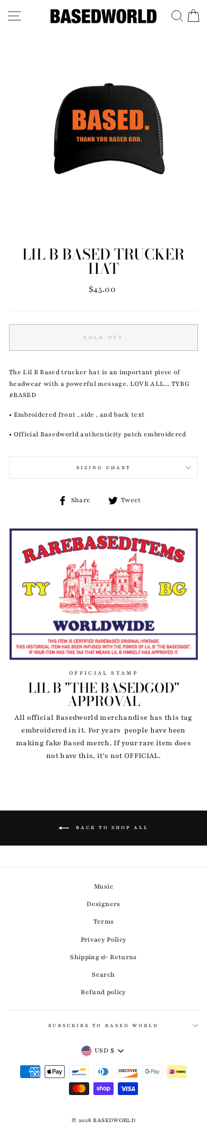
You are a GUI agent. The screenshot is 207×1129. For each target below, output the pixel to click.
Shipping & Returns (103, 957)
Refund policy (103, 992)
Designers (103, 904)
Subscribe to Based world (103, 1025)
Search (103, 974)
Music (103, 886)
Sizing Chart (103, 467)
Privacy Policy (104, 939)
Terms (103, 921)
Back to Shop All (111, 827)
